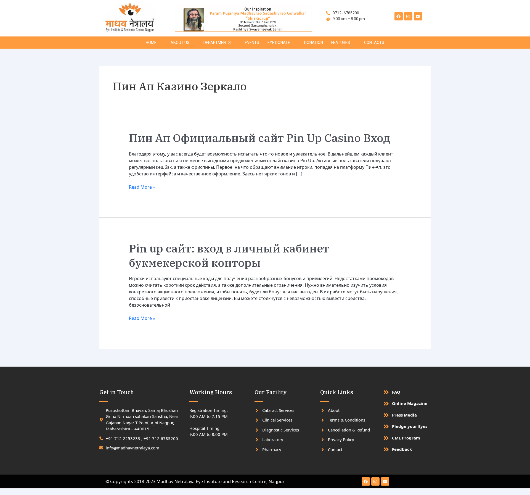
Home (151, 42)
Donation (313, 42)
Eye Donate (278, 42)
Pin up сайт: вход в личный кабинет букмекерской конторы (229, 255)
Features (340, 42)
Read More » (142, 187)
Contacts (374, 42)
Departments (217, 42)
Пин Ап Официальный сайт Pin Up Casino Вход (259, 138)
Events (252, 42)
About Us (180, 42)
